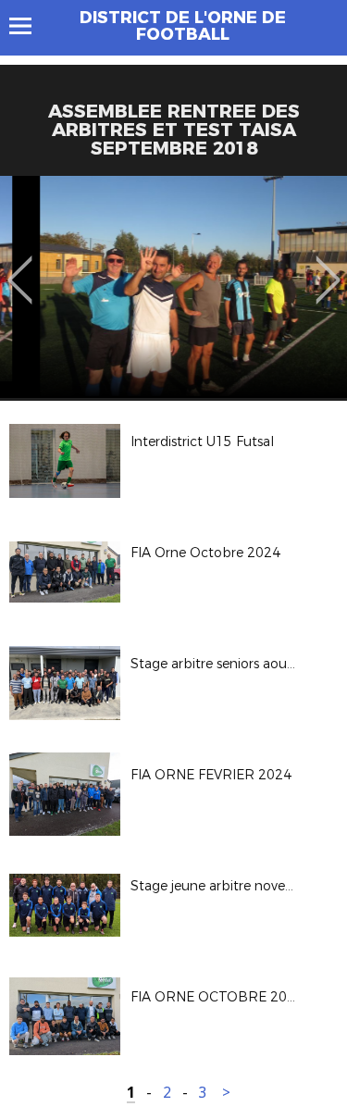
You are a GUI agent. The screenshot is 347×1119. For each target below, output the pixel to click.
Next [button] (328, 266)
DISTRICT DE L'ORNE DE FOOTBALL (183, 25)
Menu (29, 26)
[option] (173, 287)
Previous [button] (20, 266)
